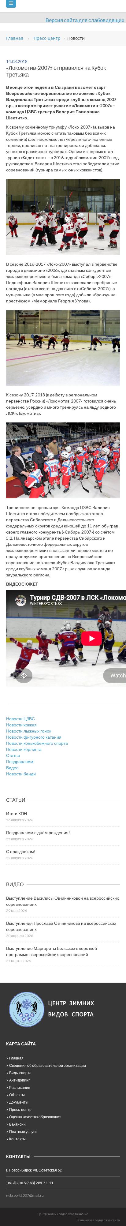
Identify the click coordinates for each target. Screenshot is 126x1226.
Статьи (13, 755)
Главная (16, 1058)
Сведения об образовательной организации (47, 1065)
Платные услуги (23, 1131)
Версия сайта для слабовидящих (85, 20)
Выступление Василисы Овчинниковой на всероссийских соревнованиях (62, 901)
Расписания (19, 1087)
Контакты (17, 1139)
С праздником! (20, 851)
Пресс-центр (20, 1109)
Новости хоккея (21, 724)
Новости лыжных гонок (28, 730)
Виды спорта (20, 1072)
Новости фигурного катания (33, 737)
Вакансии (17, 1124)
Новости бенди (21, 773)
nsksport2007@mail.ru (25, 1195)
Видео (12, 767)
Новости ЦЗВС (20, 718)
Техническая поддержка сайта (98, 1220)
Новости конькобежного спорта (37, 743)
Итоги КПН (16, 813)
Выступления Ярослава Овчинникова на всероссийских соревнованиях (61, 926)
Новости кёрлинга (24, 749)
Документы (18, 1102)
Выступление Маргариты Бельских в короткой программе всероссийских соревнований (51, 951)
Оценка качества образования (35, 1117)
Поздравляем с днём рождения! (38, 832)
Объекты (17, 1095)
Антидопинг (19, 1080)
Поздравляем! (20, 761)
